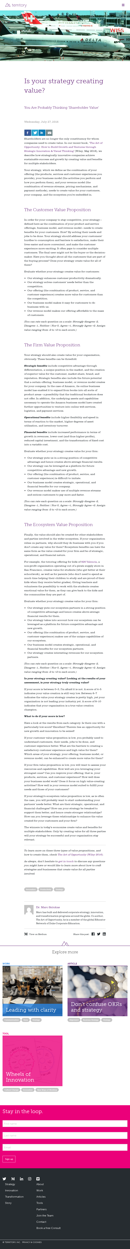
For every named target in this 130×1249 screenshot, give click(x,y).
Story (25, 1020)
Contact (41, 1221)
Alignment (74, 1020)
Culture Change (11, 1090)
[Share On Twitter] (34, 133)
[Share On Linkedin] (42, 133)
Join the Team (44, 1215)
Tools (39, 1203)
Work (39, 1190)
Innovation (31, 889)
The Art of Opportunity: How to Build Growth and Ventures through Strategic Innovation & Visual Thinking (63, 147)
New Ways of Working (47, 1090)
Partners (41, 1209)
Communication (11, 1020)
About (40, 1184)
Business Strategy (91, 1020)
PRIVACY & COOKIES (31, 1242)
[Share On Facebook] (27, 133)
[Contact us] (49, 133)
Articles (41, 1196)
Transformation (14, 1196)
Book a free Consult (48, 1228)
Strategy (59, 889)
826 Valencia (89, 561)
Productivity (45, 889)
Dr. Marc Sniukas (48, 907)
